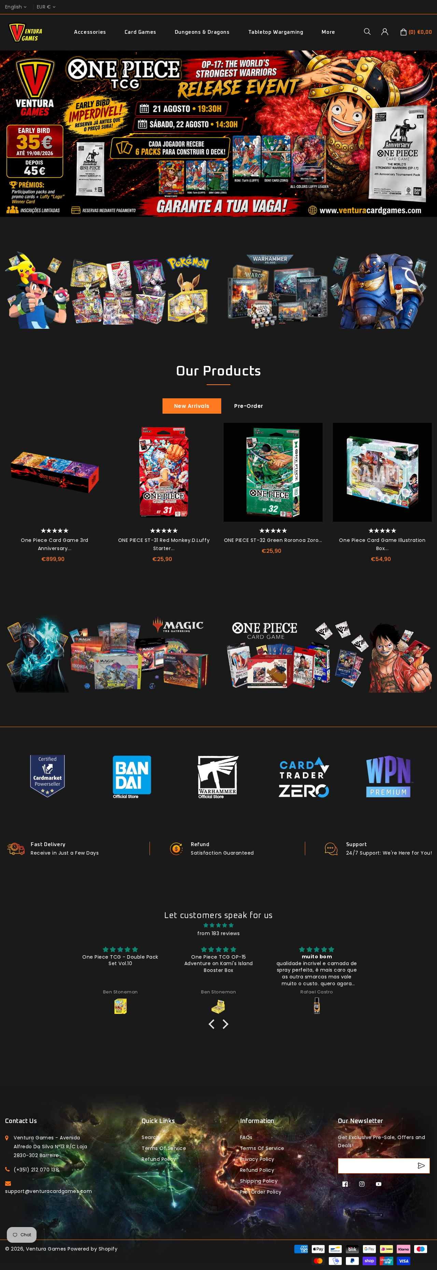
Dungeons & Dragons (202, 32)
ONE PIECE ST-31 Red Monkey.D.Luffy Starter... (164, 544)
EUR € (44, 7)
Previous (8, 142)
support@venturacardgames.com (48, 1191)
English (13, 7)
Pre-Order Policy (261, 1191)
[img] (218, 925)
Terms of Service (164, 1148)
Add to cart (95, 477)
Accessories (90, 32)
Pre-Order (248, 406)
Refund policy (159, 1159)
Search (150, 1137)
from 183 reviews (218, 933)
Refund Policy (257, 1170)
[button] (369, 31)
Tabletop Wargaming (276, 32)
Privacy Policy (257, 1159)
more (328, 32)
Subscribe (422, 1165)
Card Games (140, 32)
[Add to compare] (95, 447)
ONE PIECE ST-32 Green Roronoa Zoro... (273, 540)
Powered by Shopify (92, 1248)
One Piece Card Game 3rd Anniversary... (54, 544)
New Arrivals (192, 406)
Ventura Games (46, 1248)
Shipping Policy (259, 1181)
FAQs (246, 1137)
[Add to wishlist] (95, 431)
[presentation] (7, 479)
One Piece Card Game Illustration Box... (382, 544)
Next (429, 142)
